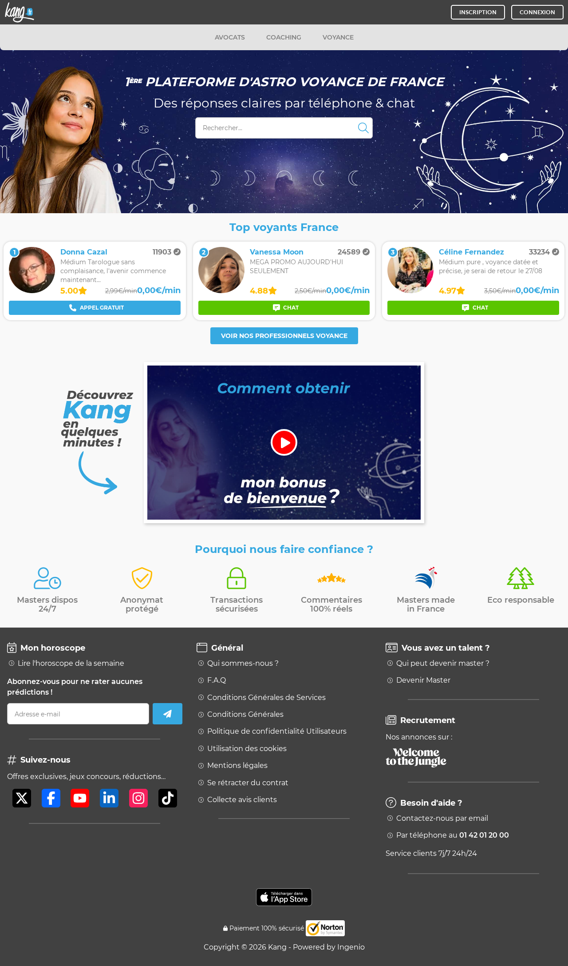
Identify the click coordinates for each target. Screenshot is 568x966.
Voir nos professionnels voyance (284, 336)
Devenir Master (423, 680)
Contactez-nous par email (442, 819)
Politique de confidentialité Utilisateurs (277, 731)
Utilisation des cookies (247, 749)
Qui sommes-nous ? (243, 664)
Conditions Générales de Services (266, 698)
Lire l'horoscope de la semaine (71, 664)
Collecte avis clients (242, 800)
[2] (221, 290)
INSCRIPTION (478, 12)
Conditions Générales (245, 715)
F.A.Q (216, 680)
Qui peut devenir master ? (442, 664)
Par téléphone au (452, 835)
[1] (32, 290)
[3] (410, 290)
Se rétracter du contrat (247, 783)
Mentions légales (237, 766)
